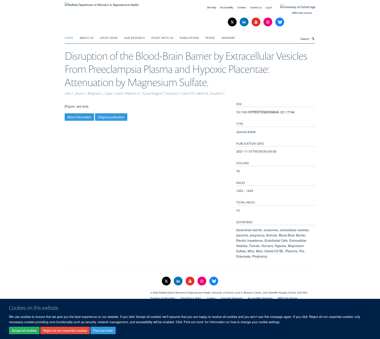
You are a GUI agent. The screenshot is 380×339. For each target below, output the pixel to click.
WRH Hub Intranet (302, 12)
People (210, 37)
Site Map (211, 7)
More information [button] (79, 117)
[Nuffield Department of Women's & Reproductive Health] (102, 3)
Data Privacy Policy (191, 298)
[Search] (313, 38)
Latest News (109, 37)
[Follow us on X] (233, 22)
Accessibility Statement (260, 298)
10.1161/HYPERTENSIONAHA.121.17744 (265, 112)
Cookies (241, 7)
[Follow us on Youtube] (256, 22)
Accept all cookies (24, 330)
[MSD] (104, 291)
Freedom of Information (162, 298)
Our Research (134, 37)
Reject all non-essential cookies (65, 330)
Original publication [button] (111, 117)
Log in (269, 7)
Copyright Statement (232, 298)
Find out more (103, 330)
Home (69, 37)
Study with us (162, 37)
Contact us (256, 7)
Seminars (228, 37)
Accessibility (226, 7)
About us (86, 37)
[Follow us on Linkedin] (244, 22)
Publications (189, 37)
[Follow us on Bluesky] (279, 22)
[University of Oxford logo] (294, 7)
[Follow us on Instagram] (268, 22)
